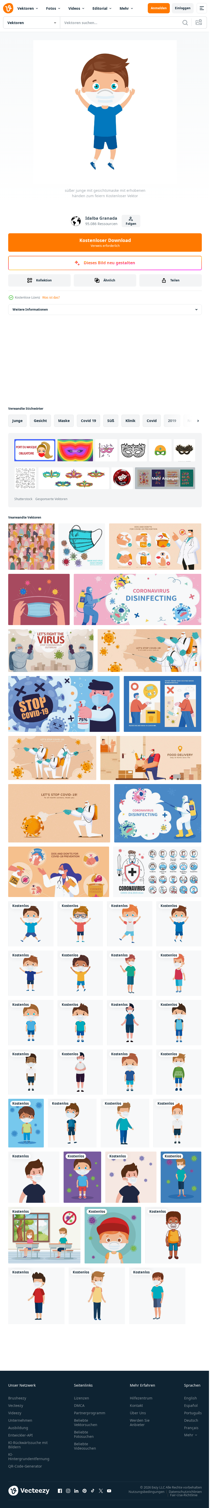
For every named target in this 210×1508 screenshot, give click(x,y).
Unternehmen (20, 1420)
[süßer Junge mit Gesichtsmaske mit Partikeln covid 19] (82, 1177)
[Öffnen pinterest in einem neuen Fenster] (84, 1491)
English (186, 1398)
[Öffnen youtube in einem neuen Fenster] (109, 1491)
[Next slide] (190, 421)
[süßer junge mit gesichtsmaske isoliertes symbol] (178, 973)
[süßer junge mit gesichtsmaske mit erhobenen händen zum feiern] (31, 923)
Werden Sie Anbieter (140, 1422)
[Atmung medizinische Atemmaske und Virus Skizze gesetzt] (82, 546)
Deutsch (187, 1420)
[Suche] (185, 22)
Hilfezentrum (141, 1398)
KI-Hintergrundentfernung (28, 1456)
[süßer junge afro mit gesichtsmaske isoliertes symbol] (173, 1235)
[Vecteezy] (8, 8)
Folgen (131, 224)
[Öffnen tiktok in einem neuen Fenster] (93, 1491)
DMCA (79, 1405)
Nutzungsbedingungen (143, 1491)
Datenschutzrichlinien (181, 1491)
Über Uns (138, 1412)
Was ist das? (51, 297)
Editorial (99, 8)
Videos (74, 8)
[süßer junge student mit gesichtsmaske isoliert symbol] (177, 1123)
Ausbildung (18, 1427)
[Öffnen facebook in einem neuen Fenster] (60, 1491)
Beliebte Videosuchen (85, 1446)
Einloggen (183, 8)
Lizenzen (81, 1398)
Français (187, 1427)
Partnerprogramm (89, 1412)
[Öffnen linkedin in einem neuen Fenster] (76, 1491)
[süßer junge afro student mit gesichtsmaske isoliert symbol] (31, 1072)
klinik (130, 420)
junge (17, 420)
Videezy (14, 1412)
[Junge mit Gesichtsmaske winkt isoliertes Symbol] (129, 973)
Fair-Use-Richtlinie (180, 1494)
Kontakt (136, 1405)
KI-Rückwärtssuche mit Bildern (28, 1444)
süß (110, 420)
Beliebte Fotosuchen (84, 1434)
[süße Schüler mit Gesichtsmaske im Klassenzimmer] (44, 1235)
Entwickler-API (20, 1435)
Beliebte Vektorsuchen (85, 1422)
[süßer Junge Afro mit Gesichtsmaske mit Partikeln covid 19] (26, 1123)
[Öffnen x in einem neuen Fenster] (101, 1491)
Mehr (124, 8)
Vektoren (25, 8)
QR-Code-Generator (25, 1466)
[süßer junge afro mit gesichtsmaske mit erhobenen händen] (80, 973)
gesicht (40, 420)
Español (187, 1405)
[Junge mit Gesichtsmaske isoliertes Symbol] (129, 1022)
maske (64, 420)
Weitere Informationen (30, 309)
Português (189, 1412)
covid (152, 420)
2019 (172, 420)
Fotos (51, 8)
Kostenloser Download (105, 242)
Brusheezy (17, 1398)
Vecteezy (15, 1405)
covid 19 (88, 420)
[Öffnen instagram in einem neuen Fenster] (68, 1491)
